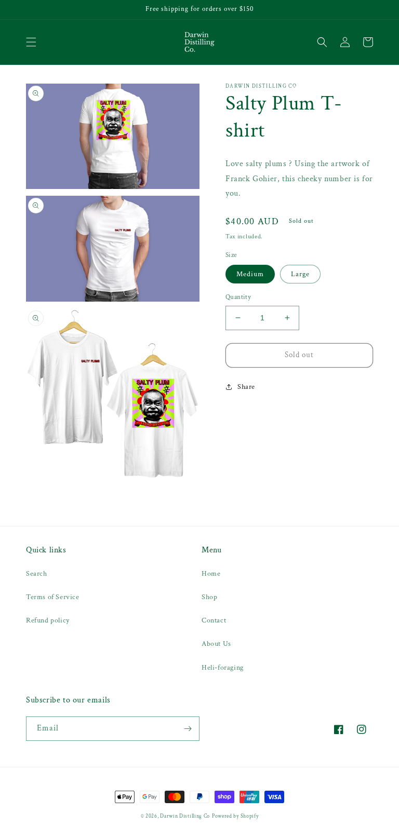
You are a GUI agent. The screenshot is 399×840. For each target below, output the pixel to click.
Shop (209, 597)
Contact (214, 620)
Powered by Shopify (235, 816)
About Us (216, 643)
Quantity (238, 297)
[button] (31, 42)
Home (211, 573)
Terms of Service (52, 597)
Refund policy (48, 620)
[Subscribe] (187, 728)
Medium (250, 274)
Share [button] (246, 386)
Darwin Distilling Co (185, 816)
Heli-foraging (223, 667)
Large (300, 274)
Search (36, 573)
